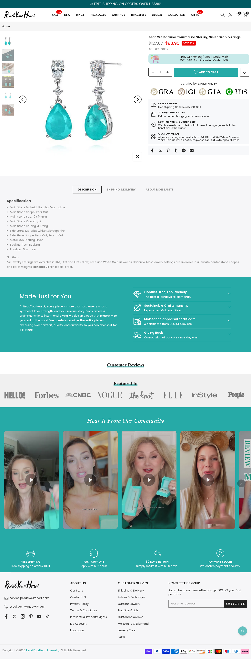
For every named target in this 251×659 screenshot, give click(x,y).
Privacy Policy (79, 604)
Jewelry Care (127, 630)
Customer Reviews (130, 617)
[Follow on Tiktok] (47, 616)
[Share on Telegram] (184, 150)
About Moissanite (159, 189)
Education (77, 630)
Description (87, 189)
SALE (56, 14)
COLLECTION (176, 15)
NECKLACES (98, 15)
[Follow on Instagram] (23, 616)
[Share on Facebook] (152, 150)
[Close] (195, 297)
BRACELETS (138, 15)
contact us (212, 140)
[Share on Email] (192, 150)
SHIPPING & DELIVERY (121, 189)
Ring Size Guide (128, 610)
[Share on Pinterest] (168, 150)
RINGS (80, 15)
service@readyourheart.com (29, 598)
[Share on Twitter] (160, 150)
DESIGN (157, 15)
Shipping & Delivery (131, 590)
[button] (241, 483)
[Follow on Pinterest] (31, 616)
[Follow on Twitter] (14, 616)
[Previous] (22, 99)
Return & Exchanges (131, 597)
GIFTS (196, 14)
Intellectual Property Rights (88, 617)
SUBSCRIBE (162, 354)
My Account (78, 624)
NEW (67, 15)
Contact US (78, 597)
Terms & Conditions (83, 610)
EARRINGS (118, 15)
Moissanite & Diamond (133, 624)
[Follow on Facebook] (6, 616)
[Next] (138, 99)
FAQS (121, 637)
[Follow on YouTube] (39, 616)
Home (6, 26)
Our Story (76, 590)
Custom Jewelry (129, 604)
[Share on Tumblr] (176, 150)
